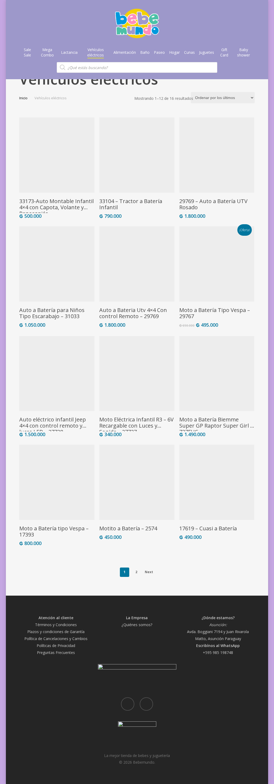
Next (149, 572)
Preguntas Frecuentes (56, 652)
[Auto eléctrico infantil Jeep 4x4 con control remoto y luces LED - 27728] (56, 373)
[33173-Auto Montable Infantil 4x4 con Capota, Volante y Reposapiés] (56, 155)
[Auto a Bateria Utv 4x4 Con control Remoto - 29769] (136, 264)
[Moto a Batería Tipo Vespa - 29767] (216, 264)
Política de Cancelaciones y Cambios (55, 638)
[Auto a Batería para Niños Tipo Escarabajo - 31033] (56, 264)
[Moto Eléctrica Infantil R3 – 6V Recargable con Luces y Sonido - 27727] (136, 373)
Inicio (23, 98)
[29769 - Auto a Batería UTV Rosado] (216, 155)
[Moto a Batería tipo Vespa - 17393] (56, 482)
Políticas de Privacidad (56, 645)
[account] (238, 23)
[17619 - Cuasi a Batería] (216, 482)
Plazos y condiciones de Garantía (56, 631)
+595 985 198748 (218, 652)
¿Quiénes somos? (136, 624)
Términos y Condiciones (56, 624)
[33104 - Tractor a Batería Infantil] (136, 155)
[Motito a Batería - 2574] (136, 482)
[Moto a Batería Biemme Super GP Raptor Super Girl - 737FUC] (216, 373)
